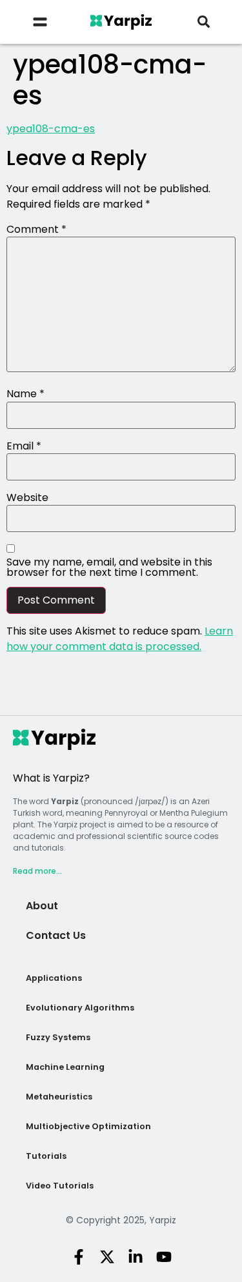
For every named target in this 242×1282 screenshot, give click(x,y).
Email (23, 446)
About (42, 905)
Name (25, 394)
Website (27, 498)
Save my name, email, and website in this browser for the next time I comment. (109, 567)
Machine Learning (65, 1066)
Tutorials (46, 1155)
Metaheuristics (59, 1096)
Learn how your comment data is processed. (119, 639)
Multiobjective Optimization (88, 1126)
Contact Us (56, 935)
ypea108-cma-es (50, 128)
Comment (36, 229)
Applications (54, 977)
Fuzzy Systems (58, 1037)
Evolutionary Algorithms (80, 1007)
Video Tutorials (60, 1185)
